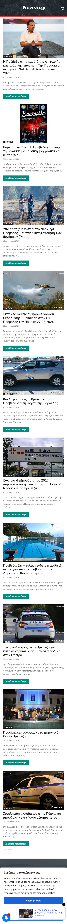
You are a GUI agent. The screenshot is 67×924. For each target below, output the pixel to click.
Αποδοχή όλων (33, 900)
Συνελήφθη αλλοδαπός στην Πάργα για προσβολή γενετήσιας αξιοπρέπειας (32, 815)
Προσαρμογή (33, 909)
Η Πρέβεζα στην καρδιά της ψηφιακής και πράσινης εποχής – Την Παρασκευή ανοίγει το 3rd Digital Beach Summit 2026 (32, 67)
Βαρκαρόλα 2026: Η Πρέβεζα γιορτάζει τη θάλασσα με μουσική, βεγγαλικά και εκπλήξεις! (32, 151)
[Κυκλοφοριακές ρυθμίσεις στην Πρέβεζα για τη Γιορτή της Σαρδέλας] (33, 375)
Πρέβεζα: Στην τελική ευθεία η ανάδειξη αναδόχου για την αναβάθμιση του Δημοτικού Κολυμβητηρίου (33, 569)
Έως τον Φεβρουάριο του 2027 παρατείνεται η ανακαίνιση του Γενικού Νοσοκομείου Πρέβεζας (32, 484)
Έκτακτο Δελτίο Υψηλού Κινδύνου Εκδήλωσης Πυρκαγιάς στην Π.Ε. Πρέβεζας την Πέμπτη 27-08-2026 (28, 318)
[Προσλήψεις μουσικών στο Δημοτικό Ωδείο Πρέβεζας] (33, 708)
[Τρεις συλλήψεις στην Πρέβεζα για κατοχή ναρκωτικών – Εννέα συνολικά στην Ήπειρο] (33, 623)
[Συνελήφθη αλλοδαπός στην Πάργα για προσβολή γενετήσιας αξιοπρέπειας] (33, 790)
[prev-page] (5, 851)
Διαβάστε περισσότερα (15, 96)
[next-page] (10, 851)
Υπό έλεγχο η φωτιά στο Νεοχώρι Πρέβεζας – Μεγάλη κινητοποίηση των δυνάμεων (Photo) (32, 233)
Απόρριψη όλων (34, 917)
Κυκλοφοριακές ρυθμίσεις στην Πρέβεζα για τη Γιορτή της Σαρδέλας (30, 401)
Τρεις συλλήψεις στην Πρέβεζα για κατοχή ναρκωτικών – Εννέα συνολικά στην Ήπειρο (31, 651)
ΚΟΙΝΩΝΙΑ (8, 56)
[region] (33, 896)
